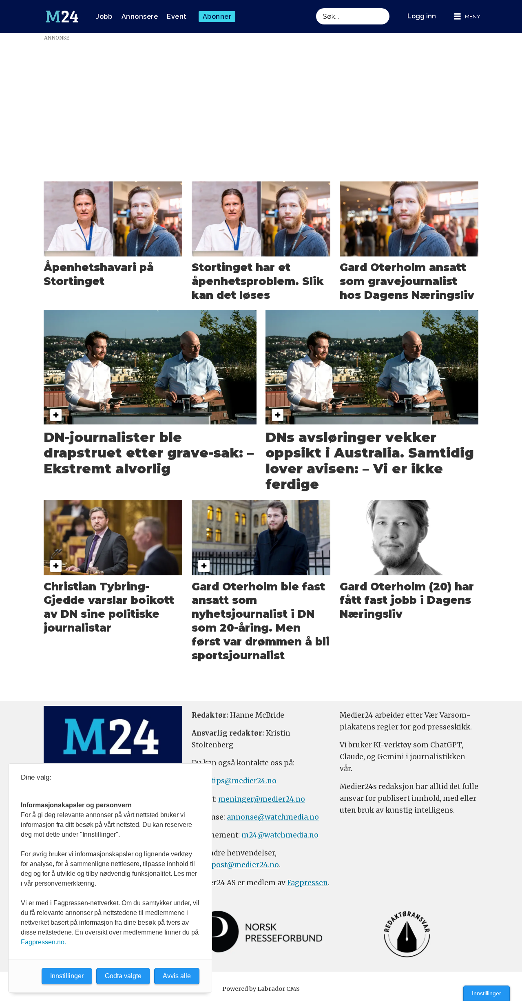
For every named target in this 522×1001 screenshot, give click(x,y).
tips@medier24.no (243, 780)
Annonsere (140, 16)
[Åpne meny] (467, 16)
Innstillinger (486, 993)
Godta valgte (123, 975)
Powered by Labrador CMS (261, 988)
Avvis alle (177, 975)
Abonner (217, 16)
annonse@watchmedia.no (273, 817)
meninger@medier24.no (261, 799)
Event (177, 16)
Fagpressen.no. (43, 942)
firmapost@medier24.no (235, 864)
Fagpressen (307, 882)
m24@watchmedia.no (279, 835)
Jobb (104, 16)
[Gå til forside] (62, 17)
